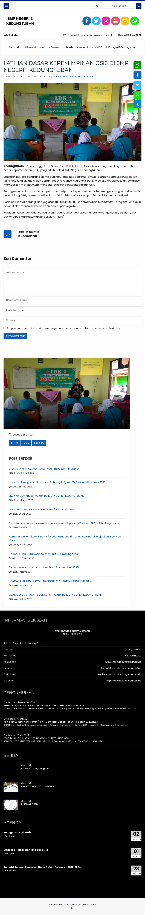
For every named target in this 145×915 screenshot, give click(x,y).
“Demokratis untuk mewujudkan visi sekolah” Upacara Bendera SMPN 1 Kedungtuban (64, 523)
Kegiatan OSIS (85, 76)
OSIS (26, 443)
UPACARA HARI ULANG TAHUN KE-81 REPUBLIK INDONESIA (44, 468)
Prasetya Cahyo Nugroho (35, 768)
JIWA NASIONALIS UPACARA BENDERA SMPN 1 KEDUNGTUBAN (46, 496)
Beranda (32, 47)
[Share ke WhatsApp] (137, 95)
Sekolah (39, 443)
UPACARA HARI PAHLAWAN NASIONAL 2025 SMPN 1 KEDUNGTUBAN (50, 581)
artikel (14, 443)
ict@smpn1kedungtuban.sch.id (123, 680)
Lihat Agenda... (10, 836)
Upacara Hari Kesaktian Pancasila (26, 850)
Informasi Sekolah (50, 47)
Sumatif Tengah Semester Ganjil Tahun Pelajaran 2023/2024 (42, 867)
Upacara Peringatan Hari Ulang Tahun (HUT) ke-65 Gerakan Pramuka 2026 (57, 482)
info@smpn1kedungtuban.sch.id (123, 662)
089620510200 (133, 655)
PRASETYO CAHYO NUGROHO (37, 786)
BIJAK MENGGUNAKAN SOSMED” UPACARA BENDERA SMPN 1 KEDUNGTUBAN (55, 595)
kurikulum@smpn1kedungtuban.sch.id (119, 674)
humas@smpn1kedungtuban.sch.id (121, 668)
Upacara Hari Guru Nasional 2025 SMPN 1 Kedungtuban (44, 554)
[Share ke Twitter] (137, 85)
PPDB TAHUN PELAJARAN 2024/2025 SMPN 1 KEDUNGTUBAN (36, 738)
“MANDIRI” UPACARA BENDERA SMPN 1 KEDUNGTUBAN (42, 509)
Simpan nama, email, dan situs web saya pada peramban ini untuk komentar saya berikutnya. (65, 328)
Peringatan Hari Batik (17, 832)
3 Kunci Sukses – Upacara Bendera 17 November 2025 (44, 567)
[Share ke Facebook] (137, 75)
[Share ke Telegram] (137, 104)
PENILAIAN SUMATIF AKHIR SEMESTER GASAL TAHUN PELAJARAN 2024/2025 (44, 705)
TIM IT (72, 908)
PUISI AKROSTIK (29, 804)
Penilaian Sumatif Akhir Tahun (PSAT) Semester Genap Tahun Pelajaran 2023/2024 (51, 721)
